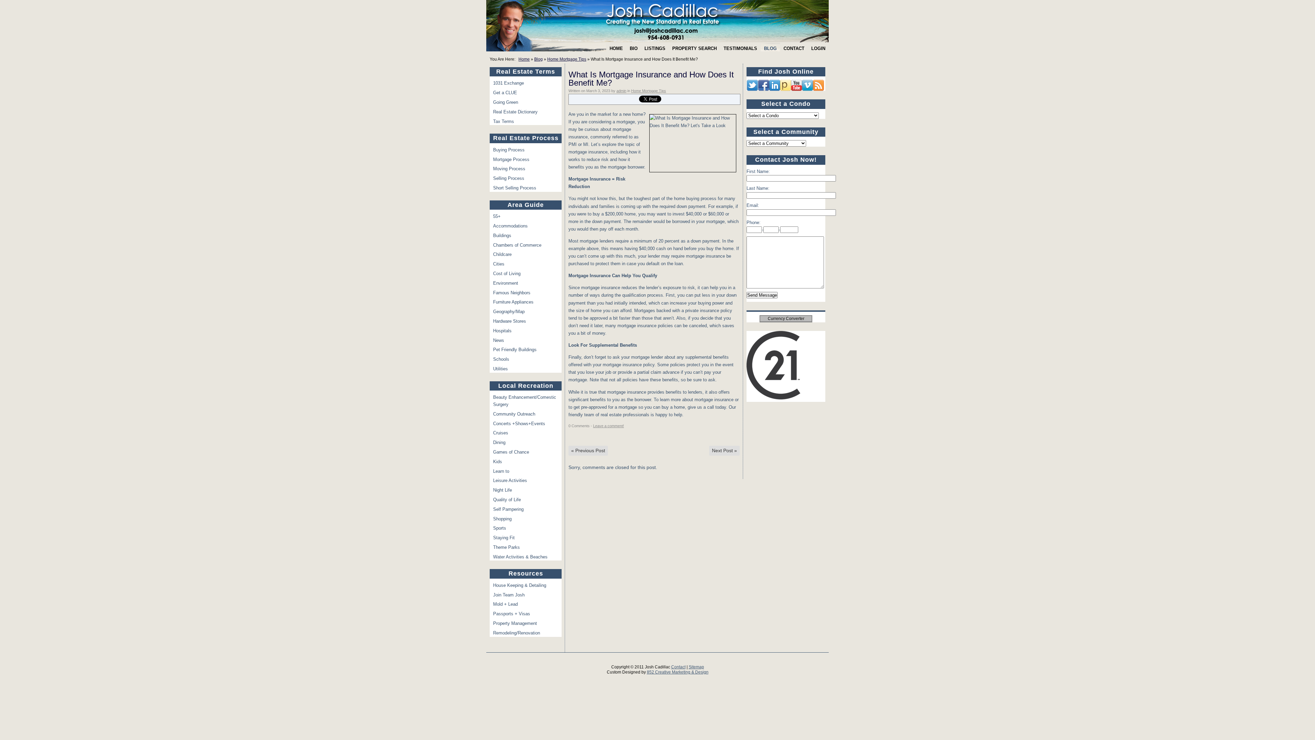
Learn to (501, 471)
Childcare (502, 254)
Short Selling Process (514, 187)
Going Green (505, 102)
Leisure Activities (510, 480)
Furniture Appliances (513, 302)
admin (621, 91)
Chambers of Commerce (517, 245)
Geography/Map (509, 311)
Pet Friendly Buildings (515, 349)
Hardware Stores (509, 321)
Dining (499, 442)
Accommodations (510, 226)
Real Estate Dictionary (515, 111)
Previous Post (588, 450)
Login (818, 48)
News (498, 340)
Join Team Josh (509, 594)
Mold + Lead (505, 604)
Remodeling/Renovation (516, 633)
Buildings (502, 235)
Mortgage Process (511, 159)
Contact (794, 48)
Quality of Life (507, 499)
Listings (654, 48)
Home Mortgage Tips (566, 59)
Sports (499, 528)
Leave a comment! (608, 426)
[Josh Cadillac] (657, 21)
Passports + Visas (511, 613)
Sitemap (696, 667)
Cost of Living (507, 273)
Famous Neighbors (511, 292)
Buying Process (509, 149)
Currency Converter (786, 318)
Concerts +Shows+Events (519, 423)
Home (616, 48)
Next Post (724, 450)
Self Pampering (508, 509)
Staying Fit (504, 537)
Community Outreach (514, 414)
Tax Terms (503, 121)
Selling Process (508, 178)
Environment (505, 283)
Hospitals (502, 330)
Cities (498, 264)
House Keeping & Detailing (519, 585)
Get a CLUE (505, 92)
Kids (497, 461)
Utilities (500, 368)
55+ (497, 216)
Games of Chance (511, 452)
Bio (634, 48)
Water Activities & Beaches (520, 556)
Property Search (694, 48)
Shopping (502, 518)
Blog (770, 48)
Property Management (515, 623)
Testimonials (740, 48)
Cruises (500, 432)
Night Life (502, 490)
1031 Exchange (508, 83)
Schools (501, 359)
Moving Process (509, 168)
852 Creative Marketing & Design (678, 672)
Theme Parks (506, 547)
